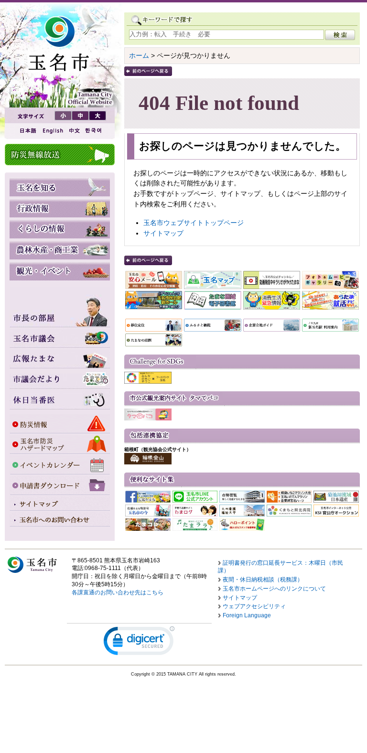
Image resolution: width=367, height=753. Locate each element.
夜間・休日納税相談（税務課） (263, 579)
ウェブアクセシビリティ (254, 606)
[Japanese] (27, 130)
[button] (139, 643)
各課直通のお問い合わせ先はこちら (117, 592)
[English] (52, 130)
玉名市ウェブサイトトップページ (193, 222)
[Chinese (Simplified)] (74, 130)
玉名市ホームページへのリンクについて (274, 588)
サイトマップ (163, 233)
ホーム (139, 55)
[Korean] (93, 130)
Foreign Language (247, 615)
